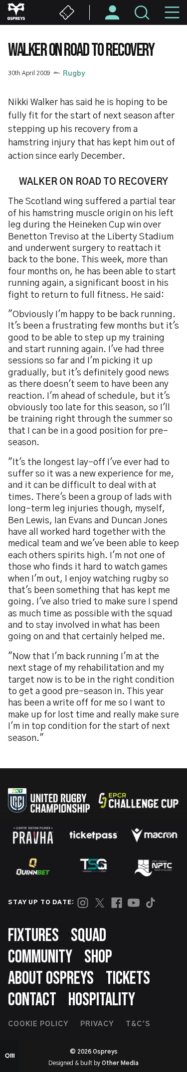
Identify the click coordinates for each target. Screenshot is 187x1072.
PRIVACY (97, 1024)
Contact (32, 1000)
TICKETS (128, 978)
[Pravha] (33, 835)
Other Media (120, 1063)
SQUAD (88, 936)
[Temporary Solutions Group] (94, 867)
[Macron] (154, 835)
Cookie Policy (38, 1024)
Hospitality (101, 1000)
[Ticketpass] (94, 835)
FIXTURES (33, 936)
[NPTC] (154, 867)
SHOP (98, 957)
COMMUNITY (40, 957)
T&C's (138, 1024)
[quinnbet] (33, 867)
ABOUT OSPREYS (51, 978)
